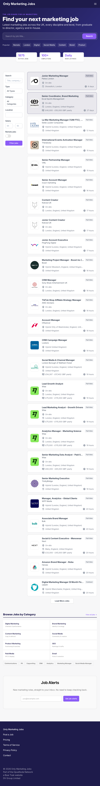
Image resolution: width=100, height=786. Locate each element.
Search (89, 36)
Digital (37, 45)
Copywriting (31, 663)
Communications (11, 663)
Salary (8, 121)
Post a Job (8, 734)
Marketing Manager (64, 663)
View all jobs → (91, 615)
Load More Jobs (62, 601)
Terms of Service (11, 745)
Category (9, 97)
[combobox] (13, 115)
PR (22, 663)
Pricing (6, 739)
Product (82, 45)
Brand (72, 45)
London (27, 45)
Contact (7, 755)
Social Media (49, 45)
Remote (16, 45)
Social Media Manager (83, 663)
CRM (41, 663)
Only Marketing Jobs (19, 4)
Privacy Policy (10, 750)
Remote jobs (10, 132)
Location (9, 110)
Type (7, 86)
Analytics (50, 663)
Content (62, 45)
